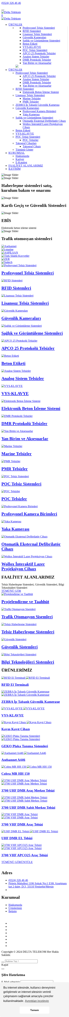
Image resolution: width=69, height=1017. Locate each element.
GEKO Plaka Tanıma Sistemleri (24, 746)
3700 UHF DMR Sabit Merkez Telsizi (28, 807)
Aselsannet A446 (13, 760)
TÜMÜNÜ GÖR (11, 590)
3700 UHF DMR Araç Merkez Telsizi (27, 790)
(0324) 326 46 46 (11, 2)
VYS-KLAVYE (32, 46)
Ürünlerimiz (15, 908)
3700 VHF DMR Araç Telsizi (22, 824)
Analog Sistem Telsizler (36, 56)
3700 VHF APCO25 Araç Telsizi (24, 855)
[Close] (2, 968)
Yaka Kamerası (15, 529)
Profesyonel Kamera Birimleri (29, 514)
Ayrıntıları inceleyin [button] (37, 1000)
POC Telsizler (14, 499)
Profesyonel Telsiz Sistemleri (39, 27)
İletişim (12, 911)
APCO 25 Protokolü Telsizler (39, 53)
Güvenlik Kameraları (34, 37)
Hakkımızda (15, 904)
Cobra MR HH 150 (15, 773)
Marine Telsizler (16, 453)
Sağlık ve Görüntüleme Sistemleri (41, 40)
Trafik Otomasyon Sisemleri (27, 616)
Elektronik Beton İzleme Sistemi (30, 408)
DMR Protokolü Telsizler (37, 59)
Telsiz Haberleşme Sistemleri (27, 632)
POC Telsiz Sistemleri (35, 50)
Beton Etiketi (30, 43)
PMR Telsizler (14, 469)
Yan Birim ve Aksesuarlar (37, 62)
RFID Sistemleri (32, 30)
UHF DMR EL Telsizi (16, 838)
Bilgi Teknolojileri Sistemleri (27, 662)
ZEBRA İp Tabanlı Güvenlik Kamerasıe (30, 702)
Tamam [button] (34, 1010)
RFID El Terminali (15, 685)
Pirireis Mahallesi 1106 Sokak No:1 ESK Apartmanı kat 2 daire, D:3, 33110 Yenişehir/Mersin (37, 885)
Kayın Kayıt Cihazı (15, 729)
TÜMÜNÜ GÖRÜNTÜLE (17, 862)
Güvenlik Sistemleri (19, 647)
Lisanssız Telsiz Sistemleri (37, 34)
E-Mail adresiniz (10, 981)
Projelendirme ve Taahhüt (25, 601)
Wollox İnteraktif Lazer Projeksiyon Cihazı (23, 566)
